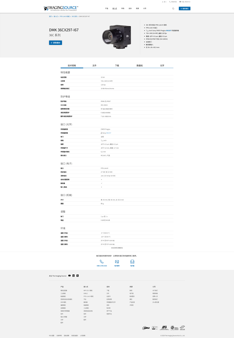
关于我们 (155, 290)
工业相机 (63, 293)
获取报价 (56, 42)
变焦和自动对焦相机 (66, 299)
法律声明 (59, 335)
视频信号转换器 (65, 311)
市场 (122, 8)
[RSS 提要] (77, 275)
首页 (50, 16)
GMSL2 (86, 293)
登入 (165, 2)
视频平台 (109, 314)
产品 (106, 8)
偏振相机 (63, 305)
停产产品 (109, 311)
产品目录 (132, 302)
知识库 (108, 308)
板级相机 (63, 296)
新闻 (131, 290)
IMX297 (168, 30)
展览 (131, 299)
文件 (108, 293)
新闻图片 (132, 296)
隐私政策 (66, 335)
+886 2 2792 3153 (102, 266)
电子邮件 (117, 266)
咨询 (108, 305)
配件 (62, 323)
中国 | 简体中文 (185, 2)
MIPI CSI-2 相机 (88, 290)
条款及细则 (74, 335)
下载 (108, 290)
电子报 (132, 266)
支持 (130, 8)
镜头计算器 (64, 317)
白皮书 (108, 296)
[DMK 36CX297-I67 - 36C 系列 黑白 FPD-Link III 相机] (116, 37)
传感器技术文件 (111, 302)
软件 (62, 314)
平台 (85, 299)
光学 (62, 320)
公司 (144, 8)
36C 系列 (74, 16)
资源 (137, 8)
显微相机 (63, 308)
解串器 (85, 302)
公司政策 (82, 335)
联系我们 (185, 8)
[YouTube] (69, 275)
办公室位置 (156, 302)
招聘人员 (155, 296)
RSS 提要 (51, 335)
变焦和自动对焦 (88, 311)
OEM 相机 (63, 302)
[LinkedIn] (73, 275)
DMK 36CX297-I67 (84, 16)
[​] (174, 8)
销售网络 (174, 2)
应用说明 (109, 299)
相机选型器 (64, 290)
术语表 (131, 305)
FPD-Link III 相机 (65, 16)
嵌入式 (115, 8)
